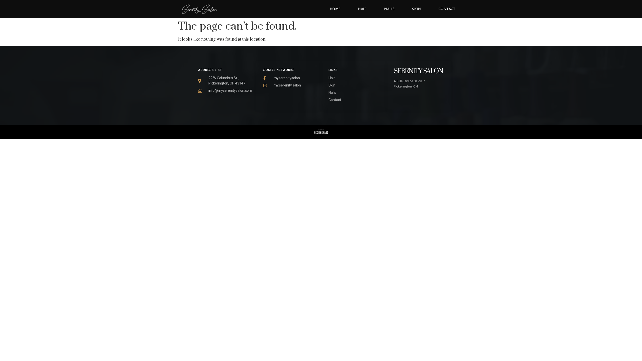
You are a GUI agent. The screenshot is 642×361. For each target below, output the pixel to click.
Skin (416, 9)
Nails (389, 9)
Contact (446, 9)
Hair (362, 9)
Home (335, 9)
